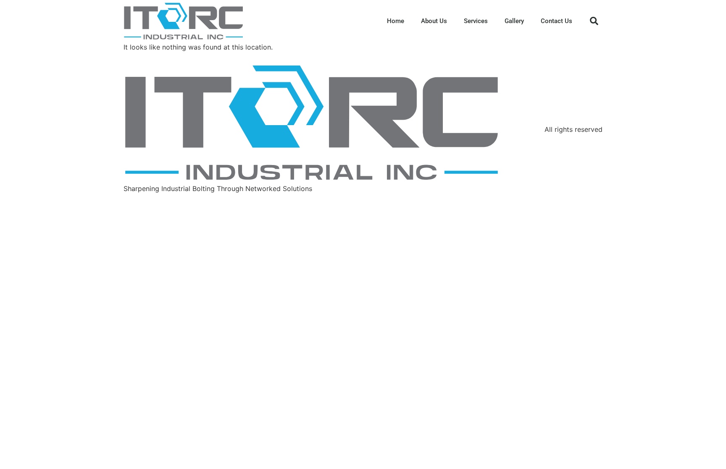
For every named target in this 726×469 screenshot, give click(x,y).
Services (476, 21)
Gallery (514, 21)
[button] (594, 21)
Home (395, 21)
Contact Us (556, 21)
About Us (434, 21)
